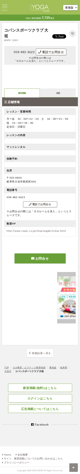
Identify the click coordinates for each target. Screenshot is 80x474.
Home (7, 454)
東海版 (52, 367)
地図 (58, 93)
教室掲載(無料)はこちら (40, 388)
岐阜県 (63, 367)
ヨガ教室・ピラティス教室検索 (29, 367)
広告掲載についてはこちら (40, 409)
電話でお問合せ (52, 52)
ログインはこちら (40, 398)
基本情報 (22, 93)
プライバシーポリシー (16, 462)
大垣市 (7, 371)
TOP (6, 367)
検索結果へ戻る (41, 353)
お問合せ (42, 258)
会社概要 (22, 454)
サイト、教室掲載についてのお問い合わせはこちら (33, 458)
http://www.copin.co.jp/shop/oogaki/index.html (36, 230)
